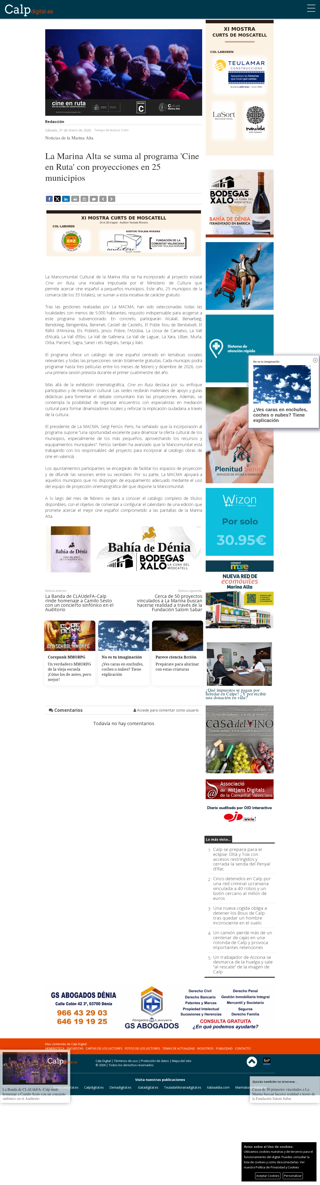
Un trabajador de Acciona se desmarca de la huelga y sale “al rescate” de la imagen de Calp (243, 964)
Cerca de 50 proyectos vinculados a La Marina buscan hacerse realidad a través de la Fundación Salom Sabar (169, 603)
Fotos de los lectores (142, 1048)
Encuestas (75, 1048)
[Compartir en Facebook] (49, 199)
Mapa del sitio (181, 1061)
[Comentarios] (94, 199)
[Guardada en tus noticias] (84, 199)
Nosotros (205, 1048)
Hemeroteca (54, 1048)
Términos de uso (126, 1061)
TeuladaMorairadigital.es (182, 1087)
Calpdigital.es (94, 1087)
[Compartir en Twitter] (57, 198)
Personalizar (293, 1176)
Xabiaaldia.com (218, 1087)
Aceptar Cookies (267, 1176)
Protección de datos (155, 1061)
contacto (243, 1048)
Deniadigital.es (120, 1087)
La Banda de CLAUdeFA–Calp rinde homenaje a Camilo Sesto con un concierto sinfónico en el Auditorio (79, 603)
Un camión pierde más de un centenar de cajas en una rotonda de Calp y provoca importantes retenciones (242, 940)
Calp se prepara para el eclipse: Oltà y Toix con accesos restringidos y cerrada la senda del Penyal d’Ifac (241, 859)
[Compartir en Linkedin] (66, 199)
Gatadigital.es (148, 1087)
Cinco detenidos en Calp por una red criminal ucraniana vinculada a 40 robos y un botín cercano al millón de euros (242, 888)
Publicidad (224, 1048)
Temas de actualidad (179, 1048)
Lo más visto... (218, 839)
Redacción (54, 122)
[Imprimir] (75, 199)
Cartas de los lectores (104, 1048)
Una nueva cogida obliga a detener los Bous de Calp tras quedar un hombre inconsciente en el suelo (240, 915)
